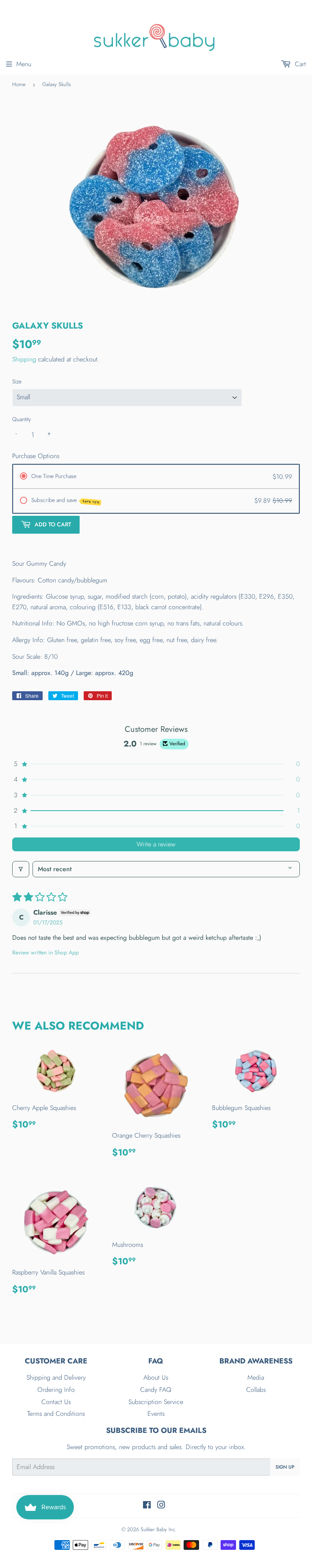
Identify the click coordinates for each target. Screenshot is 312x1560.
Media (255, 1377)
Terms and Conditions (56, 1413)
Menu (23, 64)
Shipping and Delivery (56, 1377)
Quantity (21, 419)
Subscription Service (155, 1401)
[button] (156, 763)
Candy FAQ (155, 1389)
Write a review (156, 844)
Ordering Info (56, 1389)
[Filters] (20, 869)
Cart (299, 64)
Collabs (256, 1389)
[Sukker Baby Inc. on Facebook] (147, 1505)
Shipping (24, 359)
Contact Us (56, 1401)
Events (156, 1413)
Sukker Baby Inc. (159, 1529)
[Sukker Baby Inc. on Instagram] (161, 1505)
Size (17, 381)
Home (19, 84)
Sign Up (285, 1467)
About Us (155, 1377)
